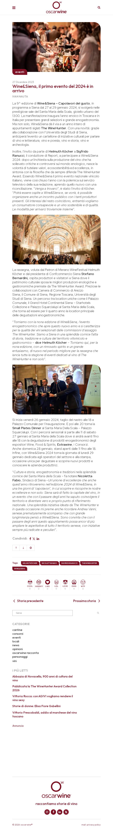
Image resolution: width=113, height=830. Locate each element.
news (15, 645)
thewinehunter (89, 563)
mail (84, 824)
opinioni (17, 649)
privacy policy (94, 824)
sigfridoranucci (69, 563)
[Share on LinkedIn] (38, 538)
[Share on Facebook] (30, 538)
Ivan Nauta (20, 96)
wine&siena (19, 569)
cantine (17, 630)
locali (15, 641)
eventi (16, 637)
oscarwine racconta (25, 653)
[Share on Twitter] (34, 538)
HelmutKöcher (30, 563)
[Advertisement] (56, 750)
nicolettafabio (49, 563)
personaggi (20, 656)
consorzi (17, 633)
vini (14, 661)
